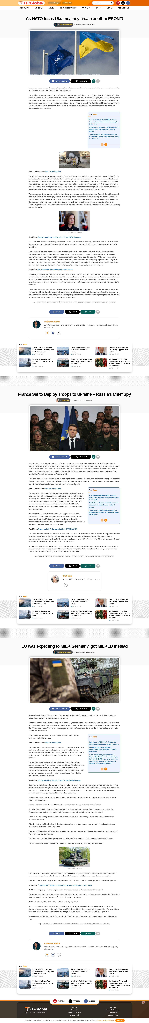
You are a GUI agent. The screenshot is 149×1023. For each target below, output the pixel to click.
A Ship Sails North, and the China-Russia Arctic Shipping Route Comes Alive (43, 350)
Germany (88, 924)
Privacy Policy (113, 1015)
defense (67, 924)
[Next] (105, 144)
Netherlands (97, 924)
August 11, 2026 (114, 368)
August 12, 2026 (114, 354)
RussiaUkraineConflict (100, 302)
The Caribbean (123, 8)
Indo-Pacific (24, 8)
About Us (74, 1007)
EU (81, 924)
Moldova (66, 302)
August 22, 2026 (38, 354)
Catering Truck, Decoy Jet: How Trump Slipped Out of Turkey (118, 350)
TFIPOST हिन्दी (67, 3)
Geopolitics (90, 24)
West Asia (86, 8)
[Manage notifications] (143, 1002)
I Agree (120, 1020)
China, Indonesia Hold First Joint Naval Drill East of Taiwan (80, 350)
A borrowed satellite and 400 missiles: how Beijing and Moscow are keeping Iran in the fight (104, 122)
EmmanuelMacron (57, 556)
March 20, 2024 (77, 400)
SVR (104, 556)
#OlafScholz (58, 924)
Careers (113, 1007)
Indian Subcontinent (68, 8)
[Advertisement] (74, 380)
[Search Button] (112, 3)
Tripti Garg (65, 400)
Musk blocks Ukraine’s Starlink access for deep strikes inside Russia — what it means (104, 129)
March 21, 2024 (80, 24)
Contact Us (74, 1010)
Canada (51, 8)
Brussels (40, 302)
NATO (73, 302)
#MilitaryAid (47, 924)
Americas (38, 8)
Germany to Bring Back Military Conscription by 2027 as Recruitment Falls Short (102, 749)
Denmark (75, 924)
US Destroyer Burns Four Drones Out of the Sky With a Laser (42, 361)
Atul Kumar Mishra (66, 24)
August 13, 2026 (76, 354)
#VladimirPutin (44, 556)
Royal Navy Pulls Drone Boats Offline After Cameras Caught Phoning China (81, 361)
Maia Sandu (57, 302)
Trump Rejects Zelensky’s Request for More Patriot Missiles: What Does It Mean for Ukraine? (104, 137)
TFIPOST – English (74, 1012)
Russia (88, 302)
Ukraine (112, 302)
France (48, 302)
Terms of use (113, 1012)
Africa (109, 8)
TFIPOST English (54, 3)
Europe (98, 8)
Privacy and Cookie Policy (106, 1020)
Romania (80, 302)
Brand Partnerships (113, 1010)
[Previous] (102, 144)
